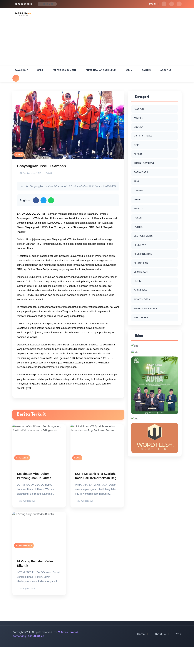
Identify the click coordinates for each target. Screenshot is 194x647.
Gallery (146, 70)
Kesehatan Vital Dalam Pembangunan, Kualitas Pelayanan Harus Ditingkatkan (38, 478)
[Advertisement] (97, 43)
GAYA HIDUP (21, 70)
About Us (165, 70)
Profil (179, 634)
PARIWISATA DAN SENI (64, 70)
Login (152, 3)
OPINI (40, 70)
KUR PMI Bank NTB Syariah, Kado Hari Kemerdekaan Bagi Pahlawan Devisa (96, 478)
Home (141, 634)
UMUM (128, 70)
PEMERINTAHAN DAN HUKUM (101, 70)
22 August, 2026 (23, 4)
